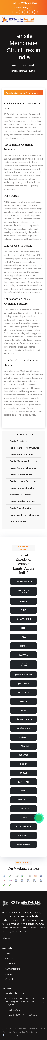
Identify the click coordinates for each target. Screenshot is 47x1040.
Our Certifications (12, 968)
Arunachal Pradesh (23, 591)
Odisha (23, 764)
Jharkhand (23, 683)
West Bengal (23, 844)
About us (9, 958)
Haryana (23, 655)
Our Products (29, 65)
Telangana (23, 808)
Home (13, 65)
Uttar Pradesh (23, 826)
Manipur (23, 737)
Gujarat (24, 646)
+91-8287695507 (29, 1015)
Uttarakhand (23, 835)
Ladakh (23, 710)
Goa (23, 637)
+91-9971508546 (12, 1015)
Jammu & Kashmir (23, 674)
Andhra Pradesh (23, 581)
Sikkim (23, 791)
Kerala (23, 701)
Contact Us (9, 979)
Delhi (23, 628)
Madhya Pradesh (23, 719)
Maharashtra (23, 728)
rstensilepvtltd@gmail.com (25, 7)
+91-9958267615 (12, 1009)
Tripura (23, 817)
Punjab (23, 773)
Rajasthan (23, 782)
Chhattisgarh (23, 619)
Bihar (23, 610)
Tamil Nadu (23, 799)
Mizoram (23, 755)
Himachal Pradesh (23, 664)
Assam (23, 601)
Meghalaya (23, 746)
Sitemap (8, 974)
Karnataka (23, 692)
